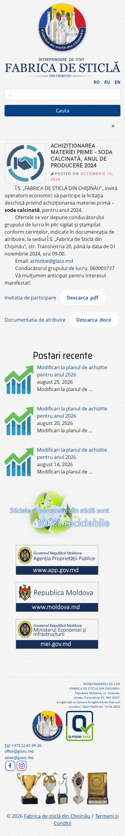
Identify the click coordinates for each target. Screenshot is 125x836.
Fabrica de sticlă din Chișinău (57, 816)
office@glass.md (19, 751)
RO (97, 82)
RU (107, 82)
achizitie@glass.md (51, 261)
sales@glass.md (19, 757)
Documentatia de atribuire (35, 319)
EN (117, 82)
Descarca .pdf (82, 297)
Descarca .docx (93, 319)
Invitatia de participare (30, 297)
